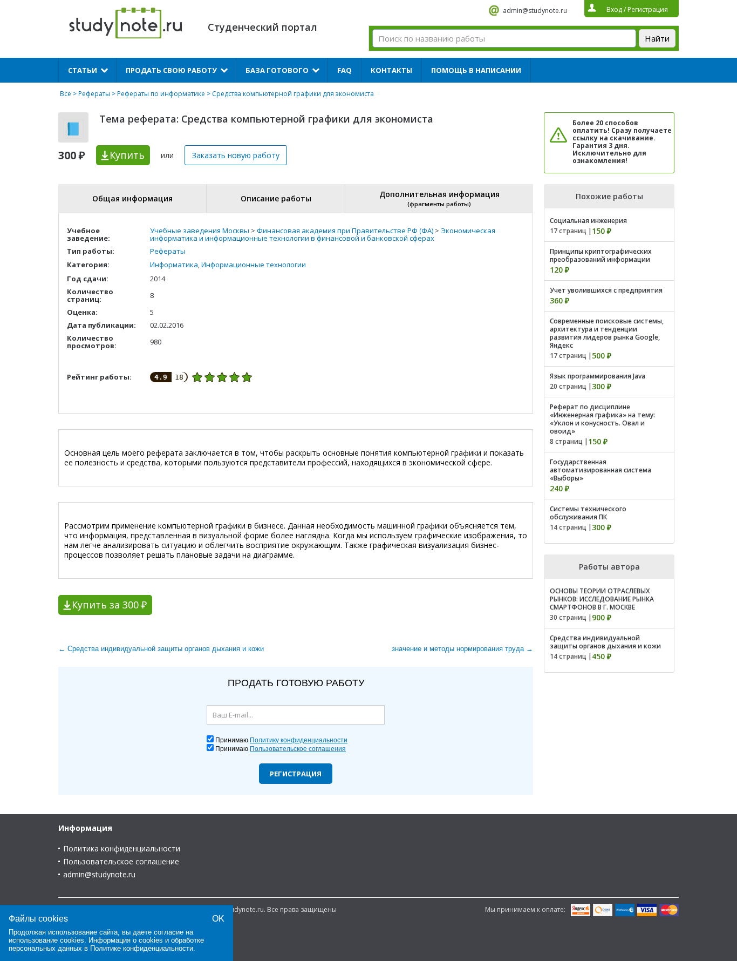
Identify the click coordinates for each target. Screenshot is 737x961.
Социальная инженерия (588, 220)
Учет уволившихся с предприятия (606, 290)
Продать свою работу (171, 70)
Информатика (174, 264)
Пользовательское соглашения (298, 749)
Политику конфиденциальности (298, 740)
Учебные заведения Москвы (199, 230)
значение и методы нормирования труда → (462, 649)
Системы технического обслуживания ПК (588, 513)
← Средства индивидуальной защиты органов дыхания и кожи (161, 649)
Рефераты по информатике (161, 93)
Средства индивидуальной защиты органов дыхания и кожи (605, 642)
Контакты (391, 70)
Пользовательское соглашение (121, 861)
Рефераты (94, 93)
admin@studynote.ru (535, 10)
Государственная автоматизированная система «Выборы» (600, 470)
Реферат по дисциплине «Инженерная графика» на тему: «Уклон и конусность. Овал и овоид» (602, 419)
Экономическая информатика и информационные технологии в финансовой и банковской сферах (322, 234)
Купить (127, 154)
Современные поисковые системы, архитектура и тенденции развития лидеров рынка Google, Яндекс (607, 333)
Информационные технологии (253, 264)
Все (65, 93)
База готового (277, 70)
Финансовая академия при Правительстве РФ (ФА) (345, 230)
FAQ (344, 70)
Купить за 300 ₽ (109, 604)
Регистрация (296, 774)
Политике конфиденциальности (141, 948)
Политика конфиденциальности (121, 848)
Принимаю (281, 740)
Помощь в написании (476, 70)
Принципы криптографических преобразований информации (601, 255)
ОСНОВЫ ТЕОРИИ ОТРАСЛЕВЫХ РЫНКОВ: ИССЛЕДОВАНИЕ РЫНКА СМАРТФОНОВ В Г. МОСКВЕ (602, 599)
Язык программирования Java (597, 376)
